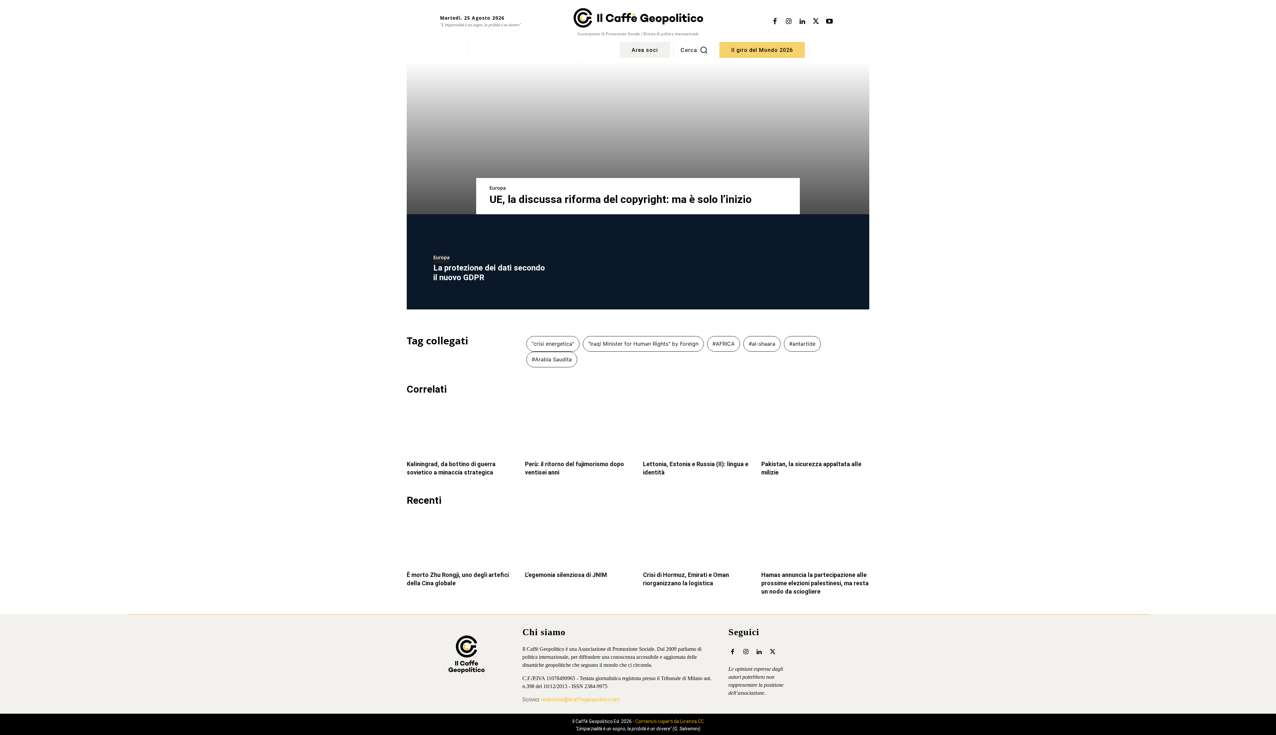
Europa (497, 188)
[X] (815, 21)
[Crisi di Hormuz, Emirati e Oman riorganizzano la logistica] (697, 539)
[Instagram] (788, 21)
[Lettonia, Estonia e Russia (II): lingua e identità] (697, 428)
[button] (694, 50)
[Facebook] (775, 21)
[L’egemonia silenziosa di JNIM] (579, 539)
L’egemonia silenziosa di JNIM (566, 574)
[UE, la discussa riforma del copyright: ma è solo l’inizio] (638, 137)
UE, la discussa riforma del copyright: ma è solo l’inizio (620, 199)
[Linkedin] (802, 21)
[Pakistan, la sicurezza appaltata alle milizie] (815, 428)
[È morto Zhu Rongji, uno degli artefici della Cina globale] (461, 539)
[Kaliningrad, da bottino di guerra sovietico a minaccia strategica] (461, 428)
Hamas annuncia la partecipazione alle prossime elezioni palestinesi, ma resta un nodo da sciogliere (815, 583)
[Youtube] (829, 21)
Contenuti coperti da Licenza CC (669, 721)
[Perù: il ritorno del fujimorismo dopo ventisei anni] (579, 428)
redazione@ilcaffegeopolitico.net (580, 699)
